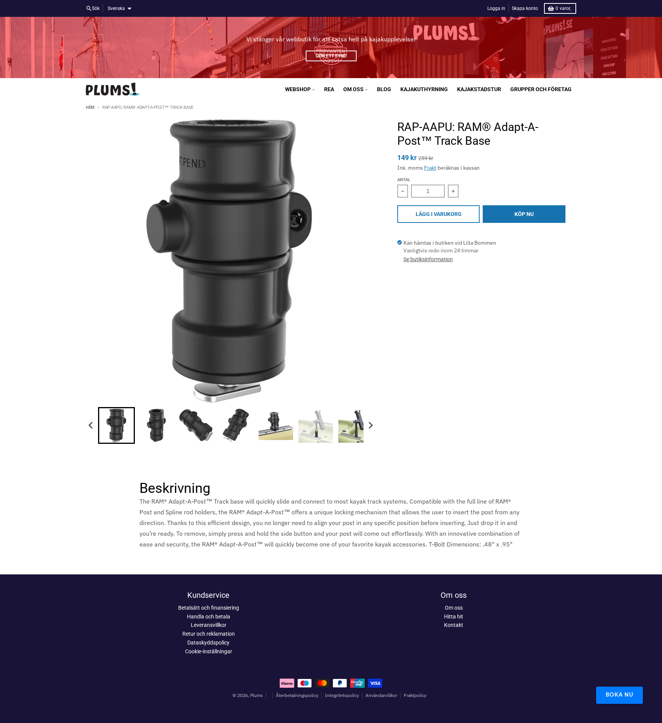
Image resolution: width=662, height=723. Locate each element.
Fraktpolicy (415, 695)
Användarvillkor (381, 695)
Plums (256, 695)
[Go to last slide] (91, 425)
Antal (403, 179)
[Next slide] (370, 425)
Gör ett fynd (331, 56)
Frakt (430, 167)
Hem (90, 107)
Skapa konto (525, 8)
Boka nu (619, 695)
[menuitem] (116, 425)
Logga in (496, 8)
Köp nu (524, 214)
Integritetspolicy (342, 695)
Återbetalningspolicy (297, 695)
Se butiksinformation (428, 259)
